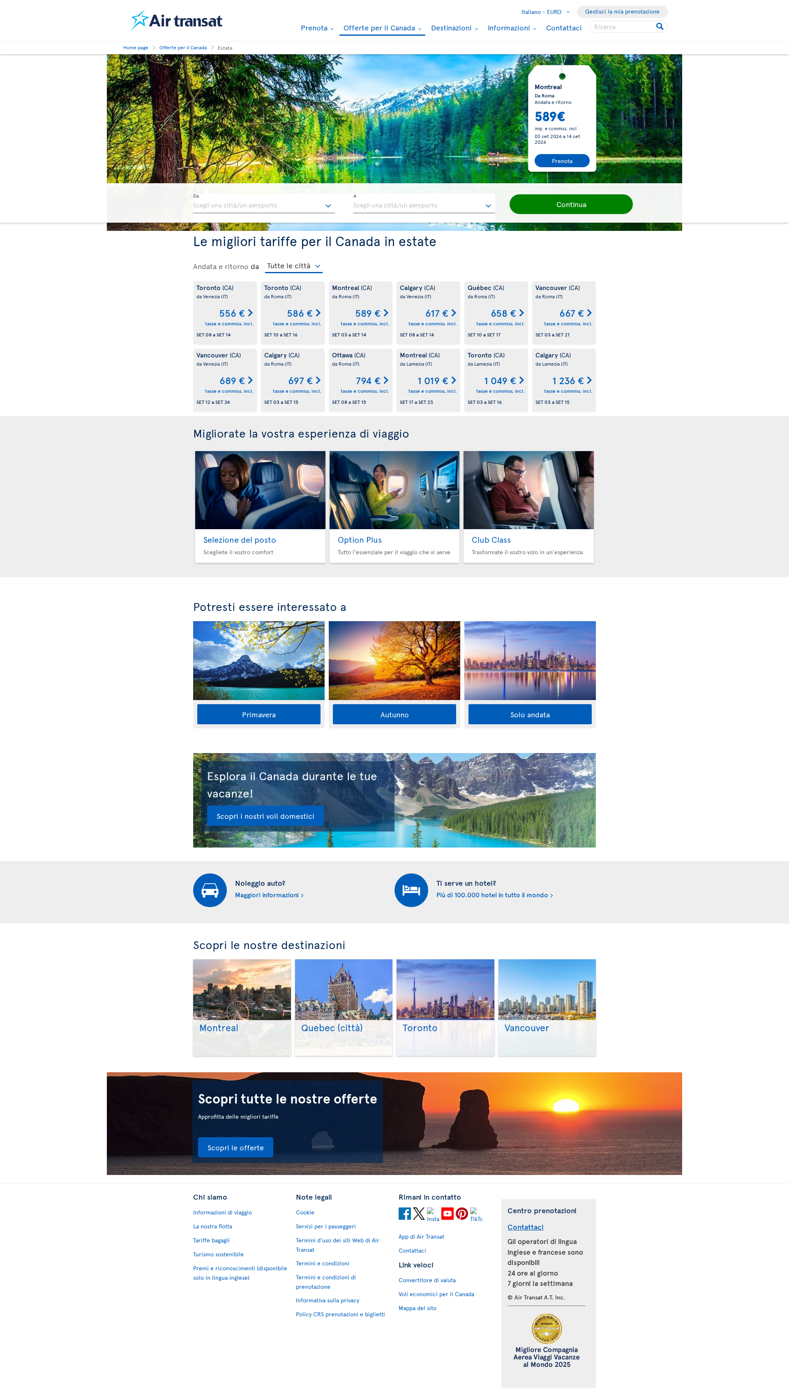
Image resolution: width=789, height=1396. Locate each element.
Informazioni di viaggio (222, 1212)
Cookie (305, 1212)
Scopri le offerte (236, 1147)
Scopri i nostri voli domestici (265, 816)
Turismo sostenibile (218, 1254)
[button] (571, 204)
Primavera (259, 714)
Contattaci (564, 27)
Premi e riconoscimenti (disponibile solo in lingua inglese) (240, 1272)
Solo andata (530, 714)
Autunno (395, 714)
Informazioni (508, 28)
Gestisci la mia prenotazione (622, 11)
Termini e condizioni (322, 1263)
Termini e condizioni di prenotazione (326, 1281)
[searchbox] (629, 27)
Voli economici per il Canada (436, 1294)
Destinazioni (450, 28)
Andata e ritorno (221, 266)
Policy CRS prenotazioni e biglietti (340, 1314)
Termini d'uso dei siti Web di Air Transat (337, 1244)
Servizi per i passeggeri (326, 1226)
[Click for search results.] (660, 27)
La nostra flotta (212, 1226)
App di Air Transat (421, 1236)
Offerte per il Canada (378, 28)
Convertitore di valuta (427, 1280)
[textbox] (264, 204)
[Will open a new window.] (405, 1214)
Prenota (313, 28)
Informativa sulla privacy (327, 1300)
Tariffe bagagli (211, 1240)
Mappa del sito (417, 1308)
